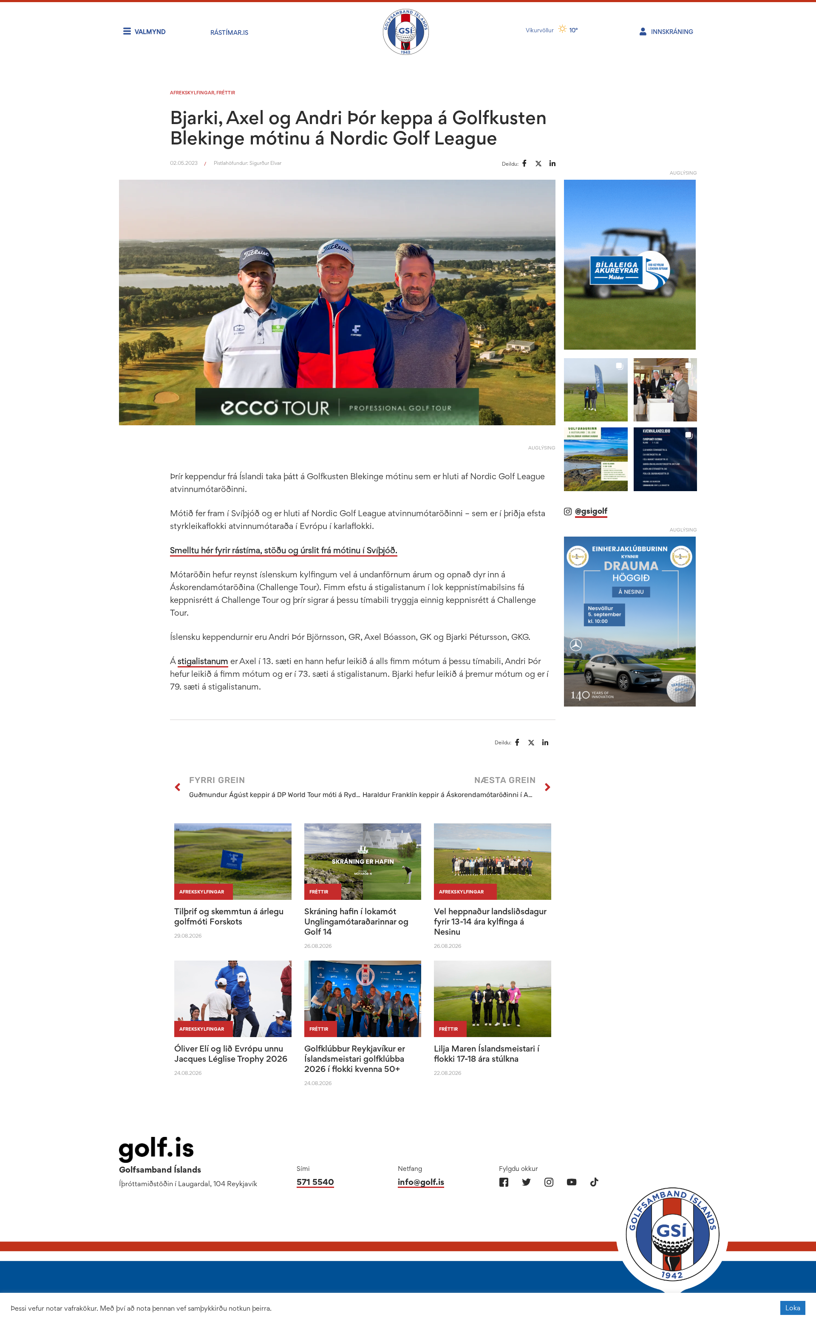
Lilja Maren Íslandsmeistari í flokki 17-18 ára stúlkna (486, 1053)
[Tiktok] (594, 1182)
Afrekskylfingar (192, 93)
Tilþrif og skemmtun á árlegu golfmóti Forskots (228, 916)
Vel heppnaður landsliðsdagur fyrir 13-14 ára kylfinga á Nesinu (490, 921)
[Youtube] (571, 1182)
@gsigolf (591, 511)
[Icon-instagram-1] (549, 1182)
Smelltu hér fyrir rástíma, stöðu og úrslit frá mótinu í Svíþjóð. (283, 550)
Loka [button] (792, 1307)
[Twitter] (526, 1182)
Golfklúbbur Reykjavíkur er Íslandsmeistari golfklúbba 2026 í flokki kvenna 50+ (354, 1058)
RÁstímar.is (229, 32)
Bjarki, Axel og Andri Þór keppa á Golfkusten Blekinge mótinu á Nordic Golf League (358, 127)
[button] (595, 389)
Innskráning (672, 31)
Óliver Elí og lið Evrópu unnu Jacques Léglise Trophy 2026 (230, 1053)
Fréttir (225, 93)
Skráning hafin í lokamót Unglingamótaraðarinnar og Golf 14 (356, 921)
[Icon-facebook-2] (504, 1182)
